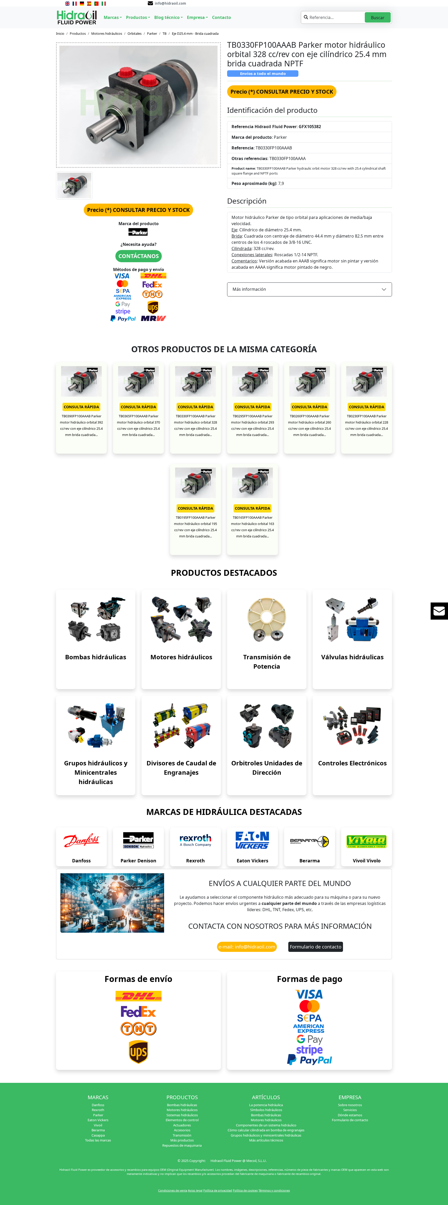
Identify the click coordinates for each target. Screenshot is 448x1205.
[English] (67, 3)
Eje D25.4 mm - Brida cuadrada (195, 33)
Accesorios (182, 1130)
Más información (249, 289)
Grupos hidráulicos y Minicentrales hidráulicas (96, 772)
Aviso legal (195, 1190)
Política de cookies (245, 1190)
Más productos (182, 1140)
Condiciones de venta (172, 1190)
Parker (152, 33)
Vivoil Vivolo (367, 860)
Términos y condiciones (274, 1190)
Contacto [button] (221, 17)
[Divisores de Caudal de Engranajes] (181, 725)
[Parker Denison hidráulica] (138, 841)
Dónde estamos (350, 1115)
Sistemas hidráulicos (182, 1115)
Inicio (60, 33)
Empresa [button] (196, 17)
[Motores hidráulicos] (181, 619)
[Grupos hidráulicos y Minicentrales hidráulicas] (95, 725)
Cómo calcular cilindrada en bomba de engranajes (266, 1130)
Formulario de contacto (315, 947)
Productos (78, 33)
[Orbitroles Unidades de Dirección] (266, 725)
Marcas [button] (111, 17)
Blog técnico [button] (167, 17)
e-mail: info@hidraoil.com (247, 947)
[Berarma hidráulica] (309, 841)
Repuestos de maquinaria (182, 1145)
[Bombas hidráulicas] (95, 619)
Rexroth (195, 860)
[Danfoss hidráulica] (81, 841)
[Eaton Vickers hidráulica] (252, 841)
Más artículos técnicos (266, 1140)
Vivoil (98, 1125)
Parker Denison (138, 860)
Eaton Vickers (252, 860)
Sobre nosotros (350, 1105)
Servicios (350, 1109)
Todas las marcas (98, 1140)
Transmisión (182, 1135)
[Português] (96, 3)
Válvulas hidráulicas (352, 657)
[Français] (75, 3)
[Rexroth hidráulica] (195, 841)
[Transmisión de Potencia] (266, 619)
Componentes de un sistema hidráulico (266, 1125)
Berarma (309, 860)
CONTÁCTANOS (138, 256)
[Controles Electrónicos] (352, 725)
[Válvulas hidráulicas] (352, 619)
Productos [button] (136, 17)
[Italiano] (104, 3)
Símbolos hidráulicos (266, 1109)
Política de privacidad (217, 1190)
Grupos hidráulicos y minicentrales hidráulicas (266, 1135)
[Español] (89, 3)
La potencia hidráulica (266, 1105)
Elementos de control (182, 1120)
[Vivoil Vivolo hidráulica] (366, 841)
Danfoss (81, 860)
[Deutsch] (82, 3)
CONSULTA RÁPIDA (81, 406)
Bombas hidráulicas (95, 657)
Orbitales (135, 33)
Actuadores (182, 1125)
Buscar (377, 17)
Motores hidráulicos (106, 33)
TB (164, 33)
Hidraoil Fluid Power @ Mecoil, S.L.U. (239, 1160)
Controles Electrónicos (352, 763)
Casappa (98, 1135)
